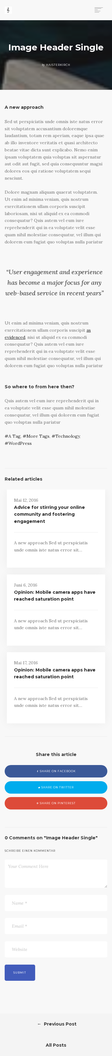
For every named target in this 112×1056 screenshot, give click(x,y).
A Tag (14, 436)
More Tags (37, 436)
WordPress (20, 443)
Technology (67, 436)
